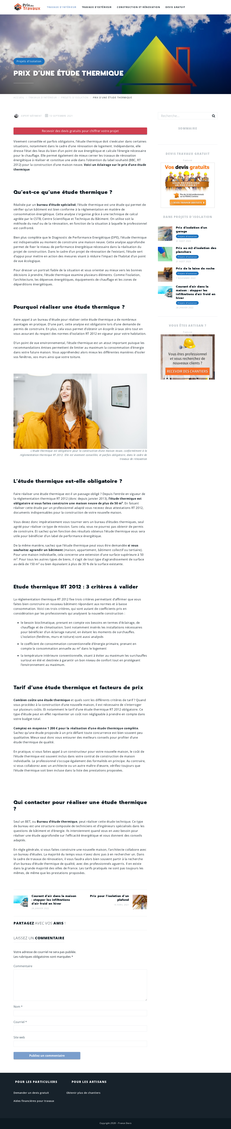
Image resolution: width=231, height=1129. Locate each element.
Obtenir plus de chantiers (83, 1092)
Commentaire (23, 966)
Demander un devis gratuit (31, 1092)
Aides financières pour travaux (34, 1101)
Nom (18, 1007)
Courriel (20, 1022)
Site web (19, 1037)
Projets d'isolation (29, 61)
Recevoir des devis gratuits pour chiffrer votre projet (80, 131)
